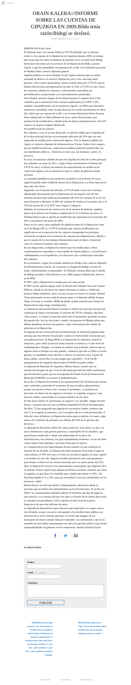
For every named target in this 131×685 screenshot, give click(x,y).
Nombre (30, 562)
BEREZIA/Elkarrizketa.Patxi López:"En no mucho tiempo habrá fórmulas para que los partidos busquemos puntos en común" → (92, 628)
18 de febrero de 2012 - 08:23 (65, 39)
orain (11, 3)
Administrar (86, 680)
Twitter (65, 535)
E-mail (36, 572)
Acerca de (45, 680)
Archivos (65, 680)
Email (76, 535)
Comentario (32, 583)
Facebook (55, 535)
